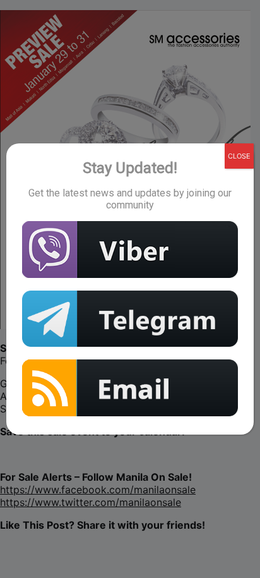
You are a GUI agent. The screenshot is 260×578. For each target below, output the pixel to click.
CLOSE (239, 156)
